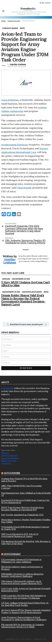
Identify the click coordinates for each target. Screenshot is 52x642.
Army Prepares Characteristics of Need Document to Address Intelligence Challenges (23, 618)
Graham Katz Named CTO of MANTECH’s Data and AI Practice (24, 480)
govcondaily (12, 553)
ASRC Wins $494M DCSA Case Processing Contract (21, 487)
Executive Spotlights (32, 292)
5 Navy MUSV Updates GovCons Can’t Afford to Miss (25, 283)
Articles (6, 279)
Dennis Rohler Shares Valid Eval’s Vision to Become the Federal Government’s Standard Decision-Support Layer (23, 300)
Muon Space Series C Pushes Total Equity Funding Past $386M (25, 520)
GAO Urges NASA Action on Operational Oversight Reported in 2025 (26, 589)
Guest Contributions (10, 458)
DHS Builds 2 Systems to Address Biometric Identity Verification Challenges (22, 575)
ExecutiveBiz (7, 388)
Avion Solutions (10, 99)
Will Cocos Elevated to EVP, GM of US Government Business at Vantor (19, 535)
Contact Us (6, 463)
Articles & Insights (9, 455)
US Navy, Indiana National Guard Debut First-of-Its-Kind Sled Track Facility (25, 604)
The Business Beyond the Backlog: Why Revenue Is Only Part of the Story (25, 542)
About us (5, 453)
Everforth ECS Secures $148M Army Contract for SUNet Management (25, 501)
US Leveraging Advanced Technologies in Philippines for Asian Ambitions (21, 560)
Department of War (21, 279)
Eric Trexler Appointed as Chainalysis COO (22, 515)
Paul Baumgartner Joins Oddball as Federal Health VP (26, 494)
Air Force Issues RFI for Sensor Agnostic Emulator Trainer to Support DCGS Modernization (26, 611)
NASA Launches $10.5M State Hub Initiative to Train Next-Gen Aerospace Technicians (23, 596)
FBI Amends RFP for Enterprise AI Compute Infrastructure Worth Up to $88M (22, 626)
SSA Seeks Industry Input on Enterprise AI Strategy (22, 568)
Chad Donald (24, 187)
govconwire (12, 473)
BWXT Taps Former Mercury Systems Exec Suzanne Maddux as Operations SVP (22, 508)
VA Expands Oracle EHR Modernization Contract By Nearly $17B (25, 528)
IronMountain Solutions (14, 144)
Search (45, 325)
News (46, 292)
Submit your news (8, 461)
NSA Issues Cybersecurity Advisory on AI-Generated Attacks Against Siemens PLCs (21, 582)
